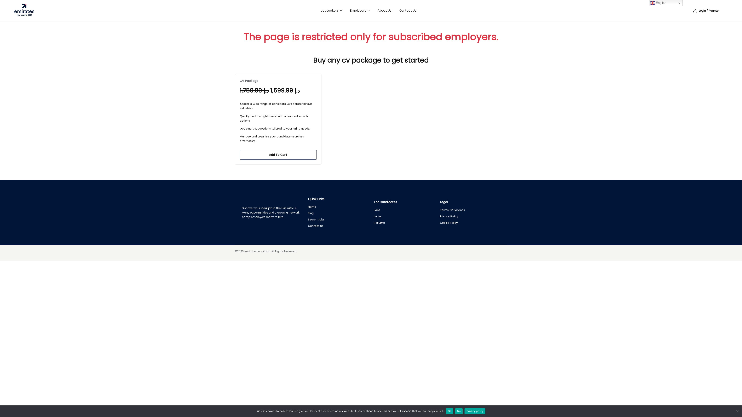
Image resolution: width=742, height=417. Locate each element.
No (459, 411)
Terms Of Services (452, 210)
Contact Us (407, 10)
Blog (311, 213)
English (660, 2)
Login (377, 216)
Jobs (377, 210)
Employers (358, 10)
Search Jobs (316, 219)
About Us (384, 10)
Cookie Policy (449, 223)
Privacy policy (474, 411)
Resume (379, 223)
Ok (449, 411)
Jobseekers (330, 10)
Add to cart (278, 155)
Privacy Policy (449, 216)
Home (312, 207)
